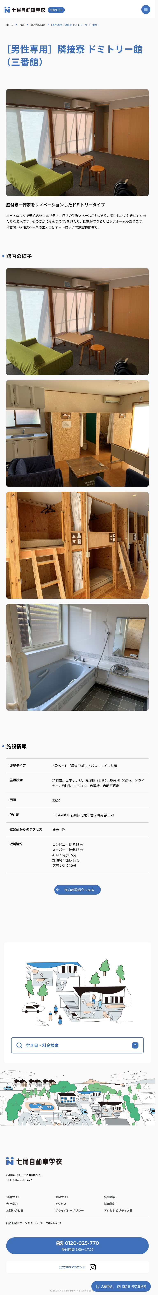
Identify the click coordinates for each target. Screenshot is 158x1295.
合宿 (22, 25)
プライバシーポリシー (69, 1210)
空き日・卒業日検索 (134, 1286)
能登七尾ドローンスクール (22, 1223)
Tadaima (52, 1223)
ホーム (10, 25)
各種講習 (110, 1197)
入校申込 (107, 1286)
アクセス (60, 1204)
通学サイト (62, 1197)
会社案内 (12, 1204)
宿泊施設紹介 (37, 25)
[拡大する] (143, 273)
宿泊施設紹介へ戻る (79, 889)
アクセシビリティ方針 (118, 1210)
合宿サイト (56, 10)
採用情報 (110, 1204)
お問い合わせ (14, 1210)
